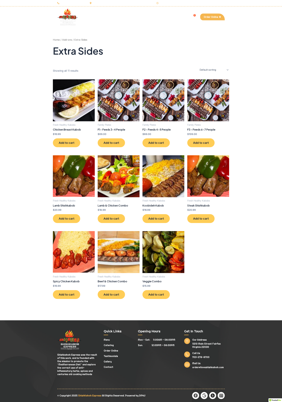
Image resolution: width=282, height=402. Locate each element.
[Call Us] (187, 354)
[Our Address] (187, 341)
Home (85, 17)
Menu (108, 17)
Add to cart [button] (66, 143)
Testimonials (140, 17)
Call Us (196, 353)
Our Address (199, 339)
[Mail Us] (187, 365)
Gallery (156, 17)
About (97, 17)
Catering (121, 17)
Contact (170, 17)
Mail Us (196, 363)
